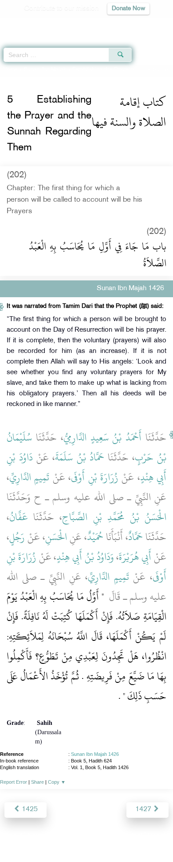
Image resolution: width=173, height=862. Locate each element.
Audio (147, 24)
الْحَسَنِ (56, 537)
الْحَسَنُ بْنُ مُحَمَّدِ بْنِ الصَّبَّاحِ (114, 517)
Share (37, 782)
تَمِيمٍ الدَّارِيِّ (29, 477)
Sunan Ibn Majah (45, 70)
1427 (144, 809)
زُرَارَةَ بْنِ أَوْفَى (94, 477)
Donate (158, 836)
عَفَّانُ (18, 517)
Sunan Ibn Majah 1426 (95, 754)
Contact (130, 836)
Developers (97, 836)
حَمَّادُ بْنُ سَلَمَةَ (79, 457)
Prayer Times (111, 24)
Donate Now (128, 8)
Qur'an (42, 24)
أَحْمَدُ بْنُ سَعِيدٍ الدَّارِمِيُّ (102, 437)
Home (10, 70)
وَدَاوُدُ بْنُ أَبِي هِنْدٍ (85, 557)
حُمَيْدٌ (95, 537)
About (13, 836)
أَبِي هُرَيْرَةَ (135, 557)
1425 (29, 809)
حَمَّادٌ (135, 537)
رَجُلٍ (17, 537)
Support (62, 836)
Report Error (13, 782)
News (36, 836)
